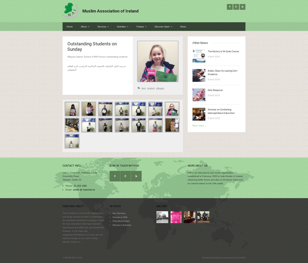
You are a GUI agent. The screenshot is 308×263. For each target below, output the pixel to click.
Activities (121, 26)
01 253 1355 (80, 186)
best (143, 88)
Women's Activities (122, 225)
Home (70, 26)
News (183, 26)
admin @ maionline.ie (84, 189)
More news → (200, 125)
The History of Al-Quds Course (223, 51)
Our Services (119, 213)
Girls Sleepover (215, 90)
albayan (160, 88)
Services (102, 26)
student (151, 88)
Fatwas (140, 26)
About (84, 26)
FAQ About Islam (121, 221)
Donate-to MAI (120, 217)
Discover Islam (162, 26)
